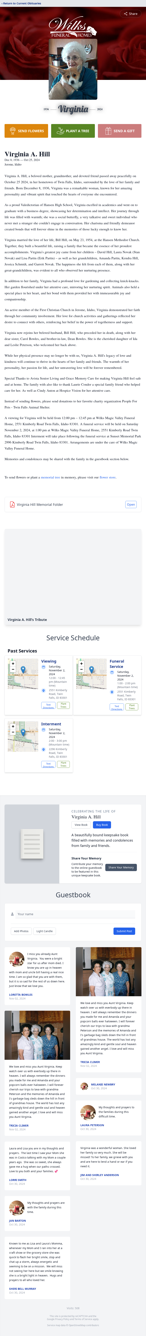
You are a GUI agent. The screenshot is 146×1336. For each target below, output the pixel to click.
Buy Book (102, 825)
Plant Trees (63, 705)
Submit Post (124, 931)
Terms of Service (83, 1319)
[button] (23, 670)
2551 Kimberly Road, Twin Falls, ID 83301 (58, 693)
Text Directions (48, 706)
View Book (81, 825)
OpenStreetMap (77, 1325)
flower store (108, 477)
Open (131, 504)
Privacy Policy (62, 1319)
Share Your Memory (121, 867)
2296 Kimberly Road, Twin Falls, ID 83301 (58, 752)
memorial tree (50, 477)
